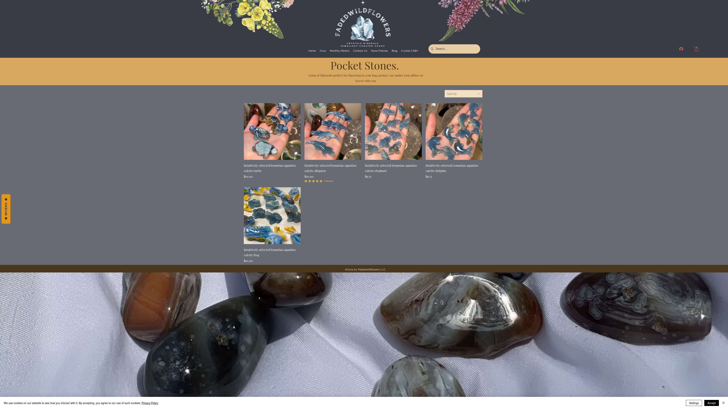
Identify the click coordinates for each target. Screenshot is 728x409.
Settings (694, 403)
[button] (696, 49)
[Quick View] (272, 131)
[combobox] (463, 94)
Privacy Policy (150, 403)
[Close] (723, 403)
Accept (712, 403)
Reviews (6, 209)
